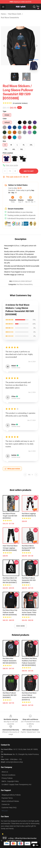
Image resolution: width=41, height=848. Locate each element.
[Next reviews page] (36, 475)
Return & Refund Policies (10, 801)
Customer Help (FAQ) (9, 807)
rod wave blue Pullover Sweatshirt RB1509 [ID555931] (10, 661)
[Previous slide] (4, 45)
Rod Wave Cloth (14, 14)
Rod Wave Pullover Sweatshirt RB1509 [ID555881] (29, 580)
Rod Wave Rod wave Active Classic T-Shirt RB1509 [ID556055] (29, 612)
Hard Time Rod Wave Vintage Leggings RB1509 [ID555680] (10, 548)
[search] (34, 6)
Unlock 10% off (5, 838)
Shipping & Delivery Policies (11, 795)
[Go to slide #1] (14, 77)
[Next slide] (36, 45)
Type (4, 111)
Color (5, 118)
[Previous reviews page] (25, 475)
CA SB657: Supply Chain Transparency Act (16, 784)
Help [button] (37, 845)
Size (4, 141)
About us (5, 772)
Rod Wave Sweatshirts (10, 18)
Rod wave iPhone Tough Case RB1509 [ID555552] (10, 516)
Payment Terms (7, 798)
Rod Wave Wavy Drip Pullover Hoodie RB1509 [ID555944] (10, 612)
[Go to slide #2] (26, 77)
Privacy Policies (7, 778)
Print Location (8, 153)
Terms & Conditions (8, 775)
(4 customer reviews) (20, 103)
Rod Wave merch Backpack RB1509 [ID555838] (28, 548)
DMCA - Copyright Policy (10, 781)
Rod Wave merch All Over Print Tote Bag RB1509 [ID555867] (10, 580)
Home (3, 14)
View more (20, 626)
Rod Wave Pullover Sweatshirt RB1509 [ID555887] (9, 695)
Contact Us (5, 804)
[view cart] (37, 6)
